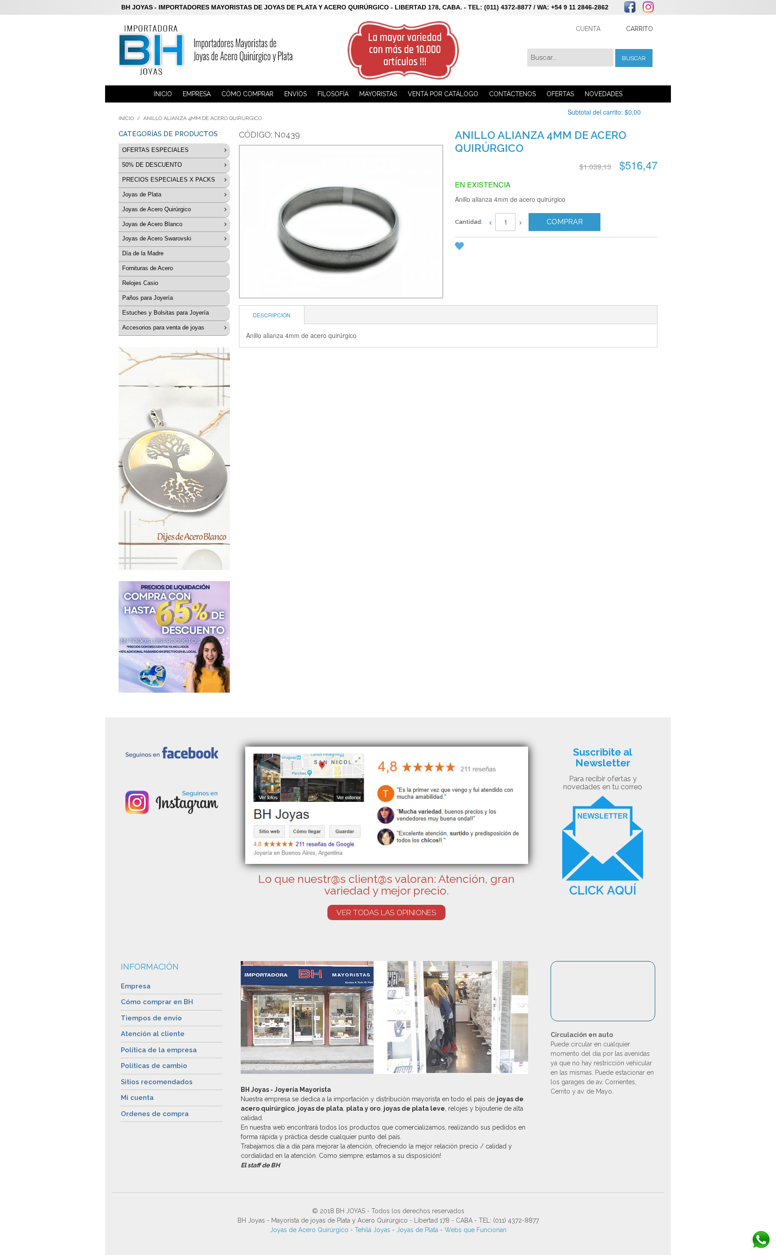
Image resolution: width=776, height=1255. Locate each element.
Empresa (135, 986)
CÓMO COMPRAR (247, 94)
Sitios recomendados (157, 1082)
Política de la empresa (159, 1050)
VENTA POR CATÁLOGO (443, 94)
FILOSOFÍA (332, 94)
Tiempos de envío (151, 1018)
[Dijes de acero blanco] (174, 458)
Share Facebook (497, 248)
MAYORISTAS (378, 94)
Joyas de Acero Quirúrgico (309, 1229)
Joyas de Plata (417, 1229)
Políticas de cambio (154, 1066)
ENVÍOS (295, 94)
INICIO (163, 94)
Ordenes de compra (155, 1114)
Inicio (126, 118)
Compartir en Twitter (515, 248)
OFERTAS (560, 94)
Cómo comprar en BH (157, 1002)
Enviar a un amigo (479, 248)
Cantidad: (468, 221)
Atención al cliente (153, 1034)
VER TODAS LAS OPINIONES (386, 912)
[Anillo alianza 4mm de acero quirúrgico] (340, 223)
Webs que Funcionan (476, 1229)
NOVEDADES (603, 94)
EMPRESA (197, 94)
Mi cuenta (137, 1098)
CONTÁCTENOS (512, 94)
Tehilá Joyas (372, 1229)
